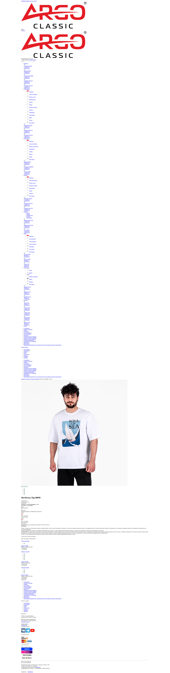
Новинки (26, 63)
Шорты (30, 102)
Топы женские (32, 238)
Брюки (30, 104)
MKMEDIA (30, 671)
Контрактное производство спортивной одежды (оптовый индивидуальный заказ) (42, 345)
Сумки (28, 274)
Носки (30, 270)
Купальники (32, 115)
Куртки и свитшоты (33, 146)
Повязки (31, 281)
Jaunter (25, 326)
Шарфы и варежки (33, 276)
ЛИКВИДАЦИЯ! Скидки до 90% (29, 1)
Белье (25, 233)
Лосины (31, 109)
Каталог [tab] (23, 347)
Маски (30, 279)
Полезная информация (29, 340)
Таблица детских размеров (30, 339)
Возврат (26, 330)
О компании (26, 328)
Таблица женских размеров (30, 336)
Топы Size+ (31, 246)
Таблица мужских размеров (30, 337)
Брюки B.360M (24, 545)
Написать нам (24, 624)
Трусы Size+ (32, 249)
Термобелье (31, 112)
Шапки (30, 272)
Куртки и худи (32, 97)
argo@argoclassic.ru (25, 621)
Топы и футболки (33, 94)
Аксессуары (26, 267)
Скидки (25, 300)
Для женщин (27, 89)
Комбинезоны (32, 99)
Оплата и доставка (28, 329)
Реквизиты (26, 342)
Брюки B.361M (24, 574)
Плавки (31, 151)
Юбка (30, 117)
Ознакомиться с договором (30, 341)
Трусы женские (32, 241)
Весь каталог (27, 343)
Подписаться (24, 625)
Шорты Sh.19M (24, 561)
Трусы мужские (32, 244)
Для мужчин (27, 138)
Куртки (28, 214)
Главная (23, 379)
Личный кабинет (28, 333)
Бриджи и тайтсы (33, 107)
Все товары (31, 122)
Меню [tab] (26, 347)
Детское (25, 211)
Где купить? (26, 331)
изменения (38, 667)
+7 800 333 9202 (32, 59)
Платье (30, 120)
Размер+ (26, 175)
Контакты (26, 335)
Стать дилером (27, 334)
